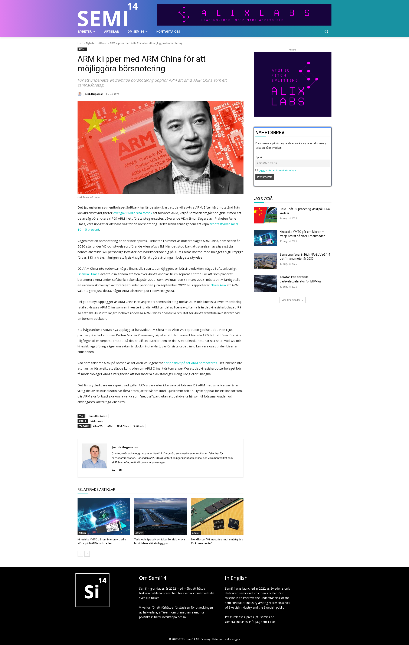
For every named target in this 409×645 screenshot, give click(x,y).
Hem (80, 43)
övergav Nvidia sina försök (132, 213)
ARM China (123, 426)
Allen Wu (98, 426)
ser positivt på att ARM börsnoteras (190, 363)
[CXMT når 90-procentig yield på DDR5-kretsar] (265, 215)
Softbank (138, 426)
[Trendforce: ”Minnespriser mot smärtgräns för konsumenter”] (217, 516)
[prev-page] (80, 554)
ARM (109, 426)
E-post (258, 157)
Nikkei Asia (218, 285)
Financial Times (88, 274)
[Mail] (120, 469)
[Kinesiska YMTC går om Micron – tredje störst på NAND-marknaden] (104, 516)
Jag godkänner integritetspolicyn (277, 170)
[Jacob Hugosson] (80, 94)
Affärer (102, 43)
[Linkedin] (113, 469)
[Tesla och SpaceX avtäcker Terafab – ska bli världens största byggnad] (160, 516)
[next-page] (87, 554)
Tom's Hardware (97, 416)
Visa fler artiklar (291, 300)
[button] (326, 31)
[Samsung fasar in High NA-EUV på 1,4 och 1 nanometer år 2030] (265, 261)
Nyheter (91, 43)
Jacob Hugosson (94, 93)
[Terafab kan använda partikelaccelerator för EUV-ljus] (265, 283)
